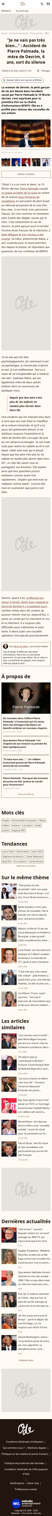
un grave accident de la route (19, 193)
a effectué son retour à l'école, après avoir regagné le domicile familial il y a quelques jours (24, 602)
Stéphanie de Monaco (13, 856)
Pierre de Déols (20, 646)
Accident (27, 825)
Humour (16, 825)
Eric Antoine (20, 861)
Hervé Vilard (23, 851)
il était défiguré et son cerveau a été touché (25, 234)
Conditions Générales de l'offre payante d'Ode (26, 1472)
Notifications (17, 1483)
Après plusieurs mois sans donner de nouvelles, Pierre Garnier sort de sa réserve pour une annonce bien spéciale (33, 914)
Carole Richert (36, 861)
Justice (5, 830)
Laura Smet (7, 851)
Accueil (4, 33)
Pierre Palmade (36, 33)
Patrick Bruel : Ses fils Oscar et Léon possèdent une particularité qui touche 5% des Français (33, 1149)
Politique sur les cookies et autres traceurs (24, 1454)
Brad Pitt (6, 861)
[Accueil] (23, 4)
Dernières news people (18, 33)
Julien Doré (37, 851)
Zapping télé (18, 830)
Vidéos (5, 825)
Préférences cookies (26, 1489)
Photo (42, 820)
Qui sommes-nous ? (14, 1447)
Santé (38, 825)
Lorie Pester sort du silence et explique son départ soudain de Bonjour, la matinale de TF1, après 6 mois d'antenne (34, 956)
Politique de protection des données (24, 1463)
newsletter (48, 4)
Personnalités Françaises (24, 820)
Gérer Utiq (33, 1483)
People (5, 820)
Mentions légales (37, 1447)
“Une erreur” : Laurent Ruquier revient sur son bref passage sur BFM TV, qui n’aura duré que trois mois (33, 1235)
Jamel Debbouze (35, 856)
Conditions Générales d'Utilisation (24, 1441)
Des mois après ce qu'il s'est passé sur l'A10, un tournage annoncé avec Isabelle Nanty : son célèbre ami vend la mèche (34, 1107)
